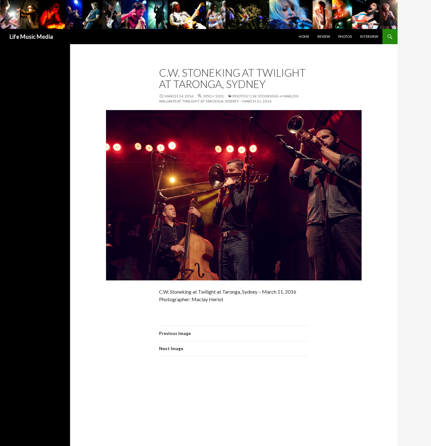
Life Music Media (31, 36)
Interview (369, 36)
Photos (345, 36)
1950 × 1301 (213, 96)
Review (323, 36)
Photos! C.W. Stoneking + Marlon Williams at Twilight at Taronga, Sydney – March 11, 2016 (228, 98)
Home (304, 36)
